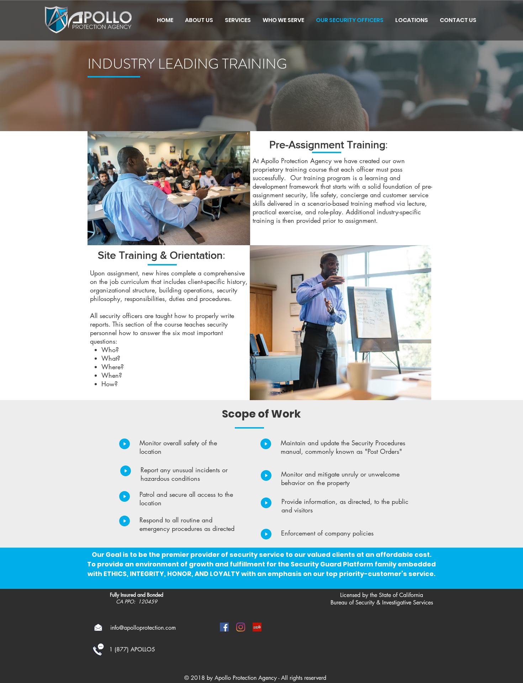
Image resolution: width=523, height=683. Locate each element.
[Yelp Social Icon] (257, 627)
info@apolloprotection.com (143, 627)
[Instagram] (240, 627)
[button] (283, 20)
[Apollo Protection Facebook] (224, 627)
